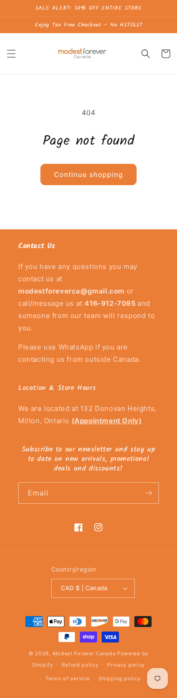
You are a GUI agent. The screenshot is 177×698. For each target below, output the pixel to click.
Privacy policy (126, 665)
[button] (11, 54)
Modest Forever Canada (84, 653)
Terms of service (67, 678)
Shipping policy (119, 678)
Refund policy (80, 665)
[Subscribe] (148, 493)
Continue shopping (88, 174)
